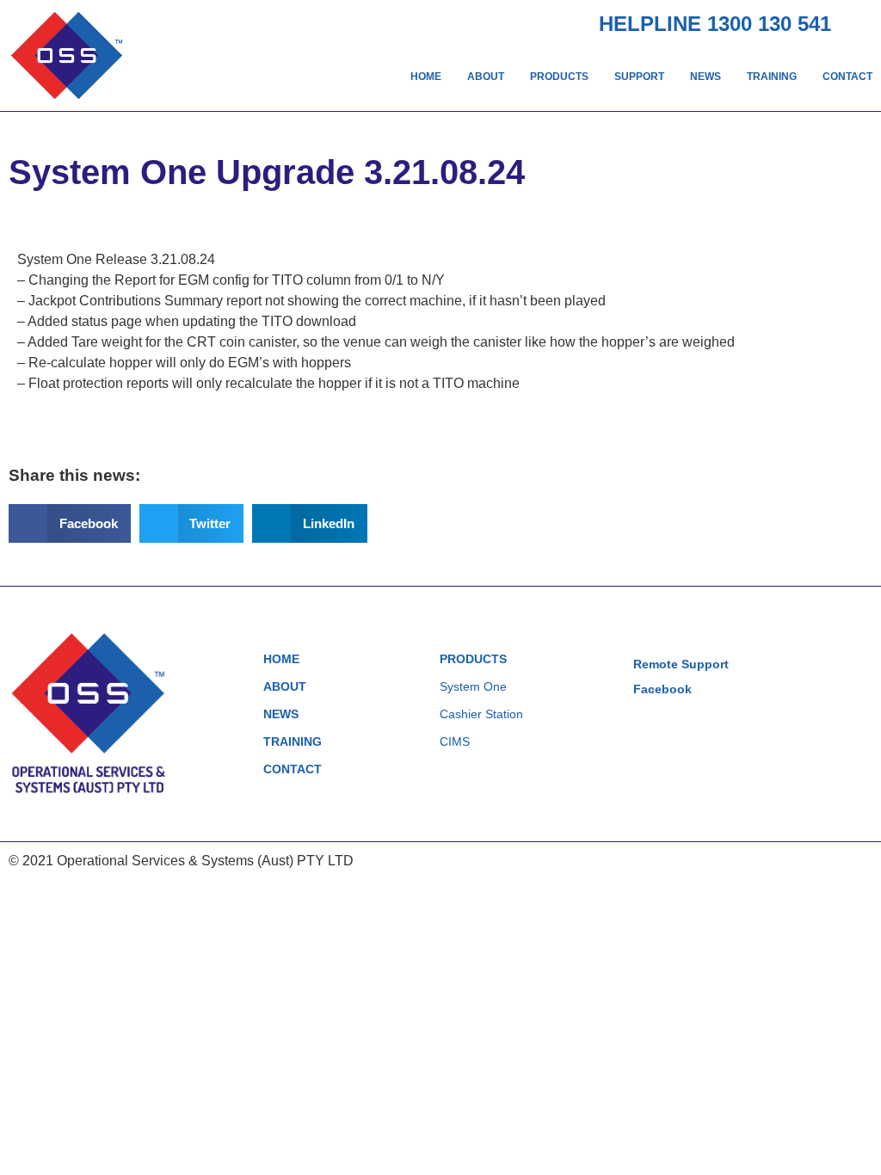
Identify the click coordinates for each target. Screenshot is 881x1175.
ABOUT (485, 77)
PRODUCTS (559, 77)
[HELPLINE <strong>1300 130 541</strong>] (858, 22)
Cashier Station (481, 714)
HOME (425, 77)
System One (473, 686)
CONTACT (847, 77)
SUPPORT (639, 77)
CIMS (455, 741)
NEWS (705, 77)
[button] (70, 523)
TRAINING (772, 77)
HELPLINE (715, 23)
